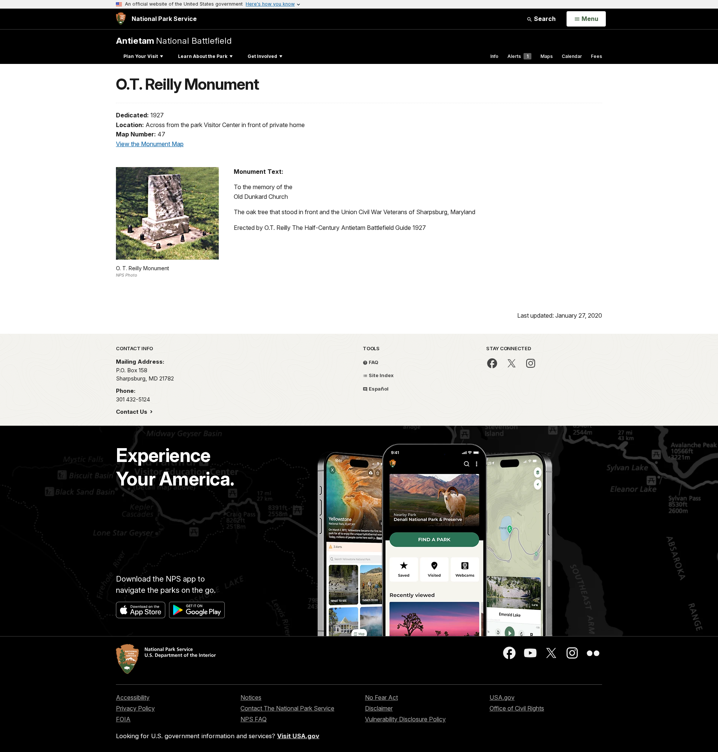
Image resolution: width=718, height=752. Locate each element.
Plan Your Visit (140, 56)
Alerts (517, 56)
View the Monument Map (150, 144)
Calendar (572, 56)
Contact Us (132, 411)
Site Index (381, 375)
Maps (546, 56)
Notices (250, 697)
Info (494, 56)
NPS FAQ (253, 719)
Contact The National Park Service (287, 708)
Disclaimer (379, 708)
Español (378, 389)
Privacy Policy (135, 708)
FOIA (123, 719)
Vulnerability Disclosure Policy (405, 719)
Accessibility (133, 697)
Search (544, 18)
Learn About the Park (202, 56)
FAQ (373, 362)
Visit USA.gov (298, 736)
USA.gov (502, 697)
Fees (596, 56)
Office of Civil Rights (517, 708)
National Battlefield (174, 41)
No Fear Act (381, 697)
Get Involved (262, 56)
